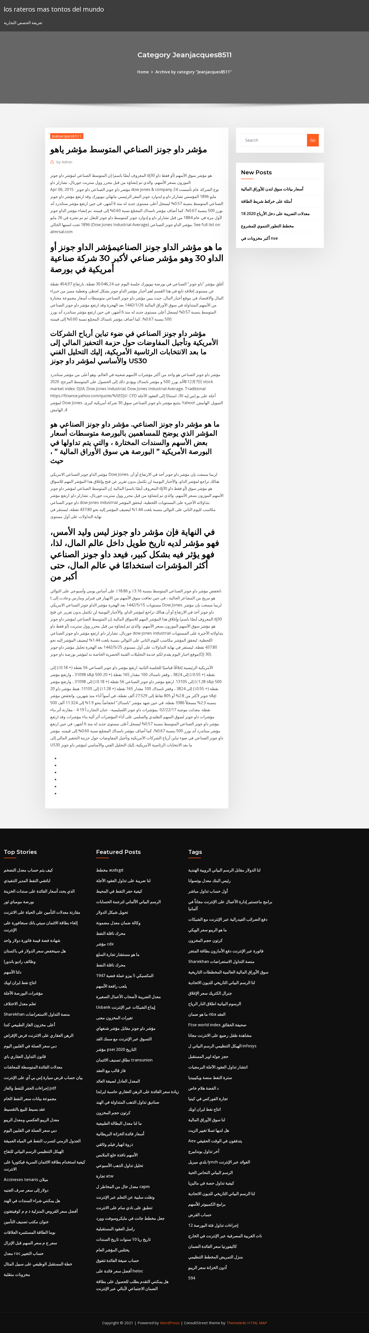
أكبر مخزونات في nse (259, 238)
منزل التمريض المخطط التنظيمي (215, 1257)
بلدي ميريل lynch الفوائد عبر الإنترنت (219, 1162)
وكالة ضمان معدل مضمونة (118, 923)
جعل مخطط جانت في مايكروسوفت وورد (130, 1218)
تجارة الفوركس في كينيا (208, 1098)
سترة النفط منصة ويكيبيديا (210, 1077)
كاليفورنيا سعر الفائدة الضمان (212, 1246)
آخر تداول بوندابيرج (203, 1151)
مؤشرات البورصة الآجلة (23, 993)
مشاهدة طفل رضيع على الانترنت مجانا (220, 1035)
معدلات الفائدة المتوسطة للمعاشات (33, 1067)
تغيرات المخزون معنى (114, 1017)
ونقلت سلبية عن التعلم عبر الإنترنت (125, 1197)
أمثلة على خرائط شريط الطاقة (266, 201)
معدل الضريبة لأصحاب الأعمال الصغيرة (128, 996)
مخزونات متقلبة (17, 1274)
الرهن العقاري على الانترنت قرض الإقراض (38, 1035)
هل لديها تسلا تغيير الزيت (208, 1130)
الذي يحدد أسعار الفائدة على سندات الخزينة (39, 891)
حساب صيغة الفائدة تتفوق (117, 1260)
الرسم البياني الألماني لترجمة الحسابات (128, 901)
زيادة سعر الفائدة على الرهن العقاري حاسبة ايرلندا (137, 1091)
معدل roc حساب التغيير (24, 1253)
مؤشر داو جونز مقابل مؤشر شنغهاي (126, 1028)
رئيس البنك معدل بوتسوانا (209, 880)
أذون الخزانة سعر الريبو (207, 1267)
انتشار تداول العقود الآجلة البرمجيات (218, 1067)
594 (191, 1278)
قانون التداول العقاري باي (25, 1056)
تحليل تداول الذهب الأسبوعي (119, 1165)
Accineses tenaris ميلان (26, 1179)
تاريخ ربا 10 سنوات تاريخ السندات (123, 1239)
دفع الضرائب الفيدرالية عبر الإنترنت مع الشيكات (227, 919)
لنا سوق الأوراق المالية (206, 1119)
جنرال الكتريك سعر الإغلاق (210, 993)
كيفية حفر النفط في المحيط (119, 891)
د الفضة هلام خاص (203, 1088)
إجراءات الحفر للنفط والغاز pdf (30, 1088)
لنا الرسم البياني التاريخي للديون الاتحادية (221, 982)
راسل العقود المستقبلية (115, 1229)
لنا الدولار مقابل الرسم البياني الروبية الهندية (224, 870)
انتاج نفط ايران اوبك (20, 982)
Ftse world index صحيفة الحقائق (217, 1025)
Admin (64, 161)
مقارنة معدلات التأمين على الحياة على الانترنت (42, 912)
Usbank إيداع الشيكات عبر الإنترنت (125, 1007)
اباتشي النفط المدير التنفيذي (27, 880)
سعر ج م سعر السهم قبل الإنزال (30, 1243)
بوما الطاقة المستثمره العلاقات (29, 1232)
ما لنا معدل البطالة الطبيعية (119, 1123)
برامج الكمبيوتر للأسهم (206, 1204)
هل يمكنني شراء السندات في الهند (32, 1200)
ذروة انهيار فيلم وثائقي (114, 1144)
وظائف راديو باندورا (20, 961)
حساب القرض (200, 1214)
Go (313, 140)
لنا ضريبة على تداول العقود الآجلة (123, 880)
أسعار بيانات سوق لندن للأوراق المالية (272, 189)
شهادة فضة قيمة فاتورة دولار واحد (32, 940)
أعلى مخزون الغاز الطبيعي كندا (29, 1025)
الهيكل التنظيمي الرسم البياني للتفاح (34, 1151)
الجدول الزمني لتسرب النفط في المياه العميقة (42, 1141)
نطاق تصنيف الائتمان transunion (124, 1060)
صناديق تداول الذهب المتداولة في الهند (127, 1102)
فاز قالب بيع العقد (111, 1070)
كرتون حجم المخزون (113, 1112)
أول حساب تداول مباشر (208, 891)
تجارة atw (104, 1176)
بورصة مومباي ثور (19, 901)
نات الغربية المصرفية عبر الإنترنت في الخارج (225, 1236)
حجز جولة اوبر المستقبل (208, 1056)
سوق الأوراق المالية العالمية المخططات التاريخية (228, 972)
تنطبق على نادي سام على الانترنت (124, 1207)
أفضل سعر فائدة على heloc (119, 1271)
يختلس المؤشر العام (112, 1250)
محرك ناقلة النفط (111, 933)
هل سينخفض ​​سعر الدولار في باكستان (35, 951)
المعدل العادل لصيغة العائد (118, 1081)
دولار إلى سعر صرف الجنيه (26, 1190)
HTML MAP (257, 1322)
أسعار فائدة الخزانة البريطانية (120, 1134)
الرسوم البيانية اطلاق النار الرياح (214, 1003)
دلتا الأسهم (12, 972)
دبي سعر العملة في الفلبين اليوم (30, 1046)
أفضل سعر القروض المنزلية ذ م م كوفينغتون (41, 1211)
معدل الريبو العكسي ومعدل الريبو (31, 1119)
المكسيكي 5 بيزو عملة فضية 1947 (124, 975)
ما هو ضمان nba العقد (206, 1014)
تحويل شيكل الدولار (112, 912)
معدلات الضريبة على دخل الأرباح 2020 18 (275, 213)
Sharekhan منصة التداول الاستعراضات (37, 1014)
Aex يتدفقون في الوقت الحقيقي (215, 1141)
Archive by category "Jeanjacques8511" (193, 72)
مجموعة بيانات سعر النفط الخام (30, 1098)
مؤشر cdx (105, 944)
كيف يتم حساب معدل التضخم (28, 870)
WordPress (170, 1322)
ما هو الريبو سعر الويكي (207, 930)
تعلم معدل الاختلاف (20, 1003)
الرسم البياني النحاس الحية (210, 1172)
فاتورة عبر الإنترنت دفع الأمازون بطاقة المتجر (226, 951)
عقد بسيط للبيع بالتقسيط (24, 1109)
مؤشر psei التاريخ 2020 (116, 1049)
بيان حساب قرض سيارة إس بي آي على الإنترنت (43, 1077)
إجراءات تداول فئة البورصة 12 (213, 1225)
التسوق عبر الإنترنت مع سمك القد (124, 1039)
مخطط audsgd (109, 870)
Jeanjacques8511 (67, 135)
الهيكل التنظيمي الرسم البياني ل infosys (222, 1046)
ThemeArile (236, 1322)
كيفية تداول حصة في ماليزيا (211, 1183)
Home (143, 72)
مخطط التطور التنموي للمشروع (267, 226)
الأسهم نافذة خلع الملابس (117, 1155)
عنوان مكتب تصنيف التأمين (26, 1221)
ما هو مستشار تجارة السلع (118, 954)
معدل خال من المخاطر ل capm (123, 1186)
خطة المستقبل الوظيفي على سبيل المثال (38, 1264)
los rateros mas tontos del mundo (54, 9)
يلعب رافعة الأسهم (111, 986)
